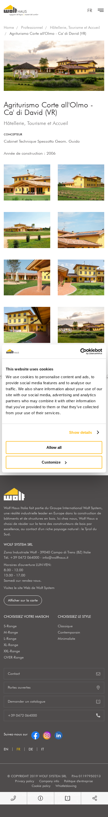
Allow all (54, 447)
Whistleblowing (66, 786)
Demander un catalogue (26, 701)
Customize (51, 462)
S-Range (10, 626)
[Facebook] (35, 734)
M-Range (11, 632)
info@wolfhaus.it (55, 557)
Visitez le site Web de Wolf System (29, 588)
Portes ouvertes (19, 687)
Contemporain (69, 632)
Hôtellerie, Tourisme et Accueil (75, 27)
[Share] (94, 798)
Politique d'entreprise (78, 781)
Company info (49, 781)
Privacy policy (24, 781)
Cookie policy (41, 786)
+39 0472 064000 (24, 557)
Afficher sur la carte (23, 600)
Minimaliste (66, 639)
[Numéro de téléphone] (13, 798)
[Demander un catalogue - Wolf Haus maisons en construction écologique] (67, 798)
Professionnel (32, 27)
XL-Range (11, 645)
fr (89, 10)
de (31, 749)
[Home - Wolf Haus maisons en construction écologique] (21, 10)
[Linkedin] (59, 734)
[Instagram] (47, 734)
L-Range (10, 639)
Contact (14, 674)
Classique (65, 626)
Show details (80, 432)
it (42, 749)
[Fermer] (99, 10)
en (6, 749)
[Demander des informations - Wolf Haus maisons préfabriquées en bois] (40, 798)
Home (9, 27)
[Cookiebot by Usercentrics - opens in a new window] (80, 351)
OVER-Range (14, 657)
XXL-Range (12, 651)
